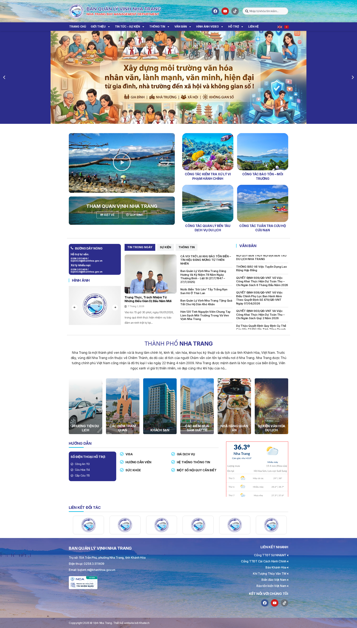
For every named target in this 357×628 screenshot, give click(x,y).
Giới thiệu (98, 26)
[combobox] (265, 11)
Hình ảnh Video (207, 26)
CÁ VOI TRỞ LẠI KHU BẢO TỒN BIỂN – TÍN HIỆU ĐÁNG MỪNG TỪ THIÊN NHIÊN (205, 260)
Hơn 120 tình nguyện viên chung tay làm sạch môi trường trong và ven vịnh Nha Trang (205, 315)
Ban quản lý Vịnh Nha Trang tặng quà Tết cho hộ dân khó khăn (206, 302)
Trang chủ (77, 26)
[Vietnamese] (286, 26)
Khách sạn (159, 430)
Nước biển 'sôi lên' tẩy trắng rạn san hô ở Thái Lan (203, 291)
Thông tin (157, 26)
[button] (4, 77)
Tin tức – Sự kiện (127, 26)
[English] (280, 26)
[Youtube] (225, 11)
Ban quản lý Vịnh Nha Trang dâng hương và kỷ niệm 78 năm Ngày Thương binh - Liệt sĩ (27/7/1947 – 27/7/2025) (203, 276)
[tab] (140, 247)
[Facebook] (215, 11)
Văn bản (180, 26)
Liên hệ (253, 26)
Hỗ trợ (233, 26)
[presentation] (75, 307)
